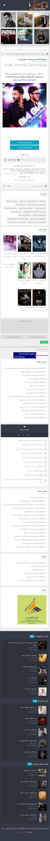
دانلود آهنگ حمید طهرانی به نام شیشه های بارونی (32, 518)
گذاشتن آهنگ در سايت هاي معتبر (17, 222)
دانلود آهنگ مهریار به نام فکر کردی (33, 475)
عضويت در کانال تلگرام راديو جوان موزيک (34, 211)
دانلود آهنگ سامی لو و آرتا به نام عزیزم (32, 457)
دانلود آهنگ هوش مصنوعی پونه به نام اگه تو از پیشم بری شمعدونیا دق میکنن (25, 368)
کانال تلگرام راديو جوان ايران (38, 218)
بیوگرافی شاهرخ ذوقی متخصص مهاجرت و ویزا (30, 440)
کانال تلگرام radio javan (39, 215)
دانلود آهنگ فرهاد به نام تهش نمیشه (35, 392)
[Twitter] (4, 186)
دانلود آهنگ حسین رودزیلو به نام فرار (35, 414)
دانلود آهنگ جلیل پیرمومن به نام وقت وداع (34, 375)
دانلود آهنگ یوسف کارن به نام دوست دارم (34, 543)
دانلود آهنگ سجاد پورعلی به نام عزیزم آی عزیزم (32, 501)
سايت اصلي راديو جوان (10, 208)
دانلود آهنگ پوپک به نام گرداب (37, 497)
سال (19, 435)
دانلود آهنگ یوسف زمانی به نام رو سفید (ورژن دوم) (29, 449)
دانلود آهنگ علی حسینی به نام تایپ (35, 389)
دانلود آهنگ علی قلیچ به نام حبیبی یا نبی (34, 382)
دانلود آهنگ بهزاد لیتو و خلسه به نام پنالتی (32, 453)
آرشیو (31, 636)
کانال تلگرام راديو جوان (24, 215)
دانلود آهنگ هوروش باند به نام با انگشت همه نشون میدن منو (29, 525)
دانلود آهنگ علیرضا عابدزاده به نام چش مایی (33, 410)
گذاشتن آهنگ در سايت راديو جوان (37, 222)
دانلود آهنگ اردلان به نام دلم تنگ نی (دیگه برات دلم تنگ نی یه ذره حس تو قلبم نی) (23, 481)
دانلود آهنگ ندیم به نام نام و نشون (36, 576)
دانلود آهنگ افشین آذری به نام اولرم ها (32, 444)
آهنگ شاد (26, 49)
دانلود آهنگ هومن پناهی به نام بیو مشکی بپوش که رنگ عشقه (29, 515)
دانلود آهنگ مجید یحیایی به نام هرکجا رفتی (34, 403)
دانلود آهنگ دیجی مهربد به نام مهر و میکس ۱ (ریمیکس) (30, 562)
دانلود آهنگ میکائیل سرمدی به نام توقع (35, 532)
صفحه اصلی (34, 49)
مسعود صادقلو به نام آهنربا (38, 566)
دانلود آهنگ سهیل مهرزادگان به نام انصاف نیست (32, 529)
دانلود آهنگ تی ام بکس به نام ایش (34, 462)
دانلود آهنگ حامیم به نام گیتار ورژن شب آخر (33, 522)
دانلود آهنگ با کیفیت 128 (23, 142)
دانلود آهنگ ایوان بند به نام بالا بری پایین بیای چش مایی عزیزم (28, 508)
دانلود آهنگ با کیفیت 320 (23, 147)
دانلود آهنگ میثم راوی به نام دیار (36, 378)
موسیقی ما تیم (22, 832)
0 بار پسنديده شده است (37, 186)
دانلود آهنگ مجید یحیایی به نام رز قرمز (35, 573)
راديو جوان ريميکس (40, 208)
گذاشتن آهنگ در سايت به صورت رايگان (17, 218)
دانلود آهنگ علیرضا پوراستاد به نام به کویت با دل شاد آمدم (29, 536)
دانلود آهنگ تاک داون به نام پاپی (36, 385)
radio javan (43, 201)
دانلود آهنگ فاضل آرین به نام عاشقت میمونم (33, 371)
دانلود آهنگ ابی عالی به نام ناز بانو (34, 466)
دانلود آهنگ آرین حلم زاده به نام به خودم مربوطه (32, 399)
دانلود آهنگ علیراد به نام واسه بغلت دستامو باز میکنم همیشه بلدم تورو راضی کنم (24, 504)
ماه (23, 435)
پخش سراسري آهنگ (11, 201)
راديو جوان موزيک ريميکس (26, 208)
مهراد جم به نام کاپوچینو (38, 569)
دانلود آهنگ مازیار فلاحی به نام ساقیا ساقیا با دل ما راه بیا (30, 539)
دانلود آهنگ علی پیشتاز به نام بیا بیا (32, 60)
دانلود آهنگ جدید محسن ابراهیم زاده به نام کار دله (32, 580)
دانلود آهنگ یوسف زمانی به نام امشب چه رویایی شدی (30, 546)
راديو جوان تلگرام (20, 204)
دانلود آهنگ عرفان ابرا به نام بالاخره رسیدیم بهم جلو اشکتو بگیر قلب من (26, 396)
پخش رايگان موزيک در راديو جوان (28, 201)
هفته (28, 435)
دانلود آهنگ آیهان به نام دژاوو (35, 470)
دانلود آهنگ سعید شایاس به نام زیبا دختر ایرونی (32, 407)
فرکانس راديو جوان (16, 211)
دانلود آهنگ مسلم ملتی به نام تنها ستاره (34, 417)
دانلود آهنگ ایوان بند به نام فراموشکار (35, 511)
